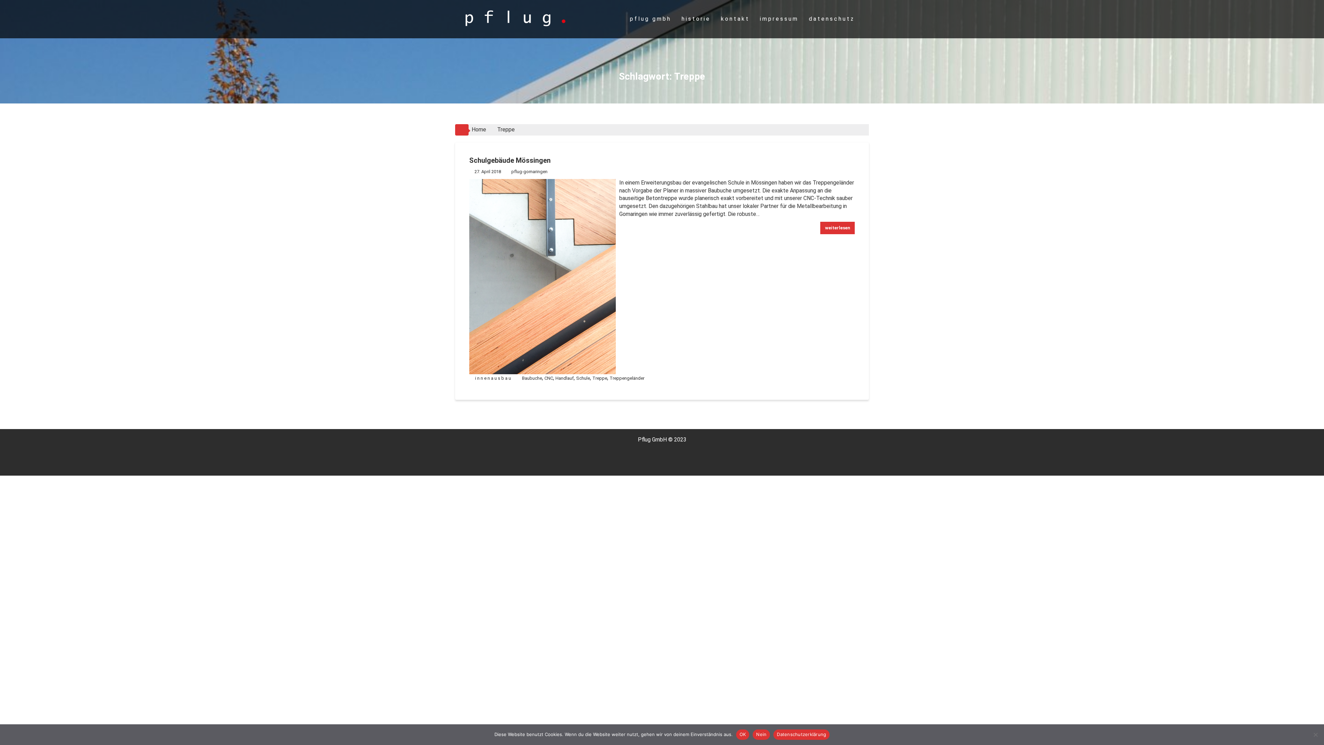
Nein (761, 734)
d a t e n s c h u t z (831, 19)
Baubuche (532, 378)
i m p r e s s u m (778, 19)
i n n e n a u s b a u (493, 378)
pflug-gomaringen (529, 171)
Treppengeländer (627, 378)
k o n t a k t (734, 19)
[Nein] (1315, 734)
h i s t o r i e (695, 19)
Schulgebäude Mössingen (510, 160)
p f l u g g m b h (650, 19)
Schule (583, 378)
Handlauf (564, 378)
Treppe (599, 378)
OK (743, 734)
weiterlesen (837, 227)
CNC (548, 378)
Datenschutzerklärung (801, 734)
